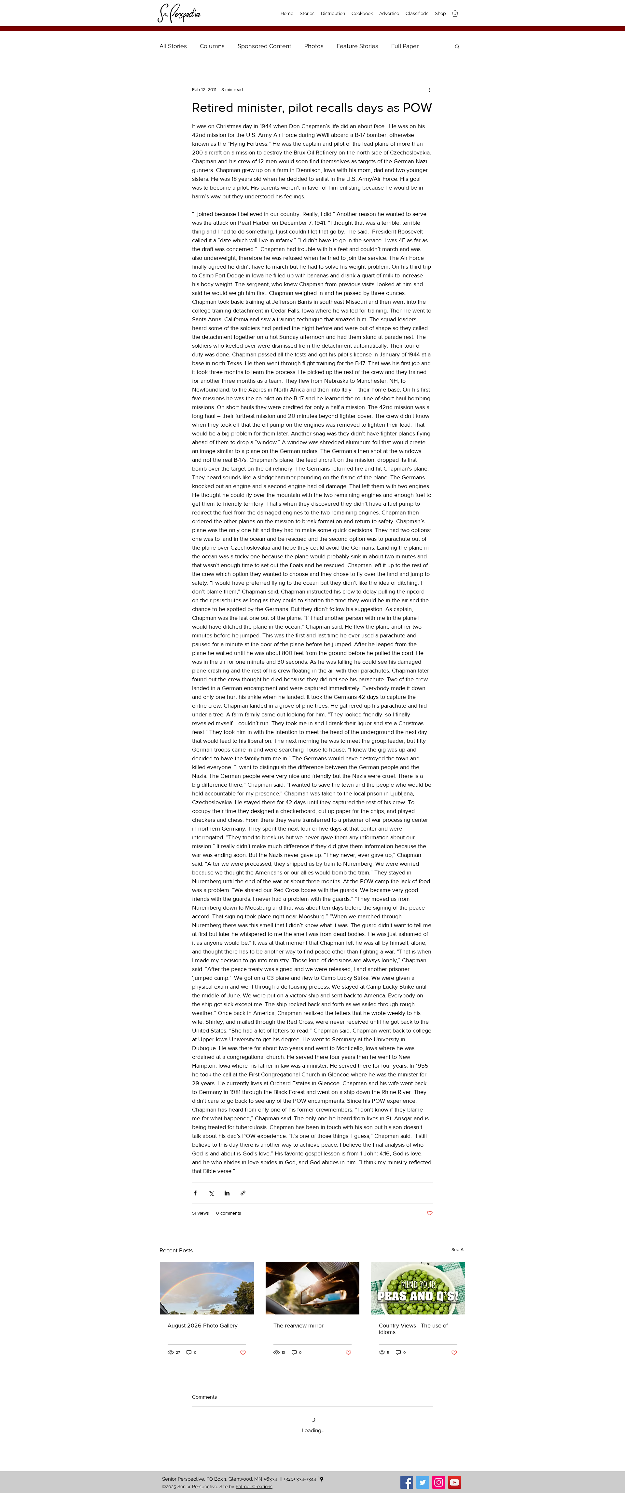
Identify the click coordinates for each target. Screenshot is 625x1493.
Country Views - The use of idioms (413, 1328)
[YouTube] (454, 1482)
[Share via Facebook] (195, 1193)
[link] (455, 13)
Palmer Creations (254, 1486)
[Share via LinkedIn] (227, 1193)
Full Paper (405, 46)
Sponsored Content (264, 46)
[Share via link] (243, 1193)
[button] (457, 46)
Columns (212, 46)
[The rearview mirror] (313, 1288)
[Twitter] (422, 1482)
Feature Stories (357, 46)
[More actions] (429, 89)
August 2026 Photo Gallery (203, 1325)
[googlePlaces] (321, 1479)
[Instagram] (438, 1482)
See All (458, 1249)
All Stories (173, 46)
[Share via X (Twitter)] (211, 1193)
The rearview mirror (298, 1325)
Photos (314, 46)
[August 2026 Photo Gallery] (207, 1288)
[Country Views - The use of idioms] (418, 1288)
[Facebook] (406, 1482)
